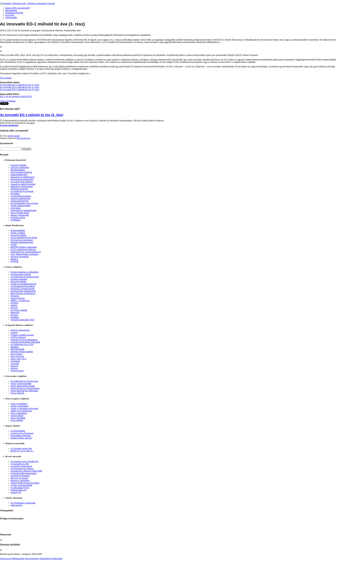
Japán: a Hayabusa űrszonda (24, 408)
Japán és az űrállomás (21, 411)
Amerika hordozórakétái (22, 352)
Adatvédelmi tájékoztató (51, 558)
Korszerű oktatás (18, 165)
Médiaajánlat (18, 558)
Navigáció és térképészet (22, 177)
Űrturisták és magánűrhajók (23, 210)
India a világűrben (19, 404)
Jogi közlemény (32, 558)
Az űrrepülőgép (18, 431)
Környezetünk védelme (21, 172)
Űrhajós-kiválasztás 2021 (22, 320)
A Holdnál (15, 361)
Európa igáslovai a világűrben (25, 272)
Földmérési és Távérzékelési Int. (26, 252)
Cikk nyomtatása (8, 101)
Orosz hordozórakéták (21, 383)
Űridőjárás (15, 220)
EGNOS (14, 303)
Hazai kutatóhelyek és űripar (24, 237)
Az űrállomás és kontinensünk (25, 277)
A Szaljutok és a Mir (20, 464)
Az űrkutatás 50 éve (20, 488)
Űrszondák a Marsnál (21, 436)
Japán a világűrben (20, 406)
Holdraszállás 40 (18, 490)
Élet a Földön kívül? (20, 213)
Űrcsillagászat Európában (23, 286)
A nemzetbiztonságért (21, 196)
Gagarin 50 (16, 492)
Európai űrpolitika (19, 279)
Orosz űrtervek (17, 393)
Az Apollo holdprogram (21, 466)
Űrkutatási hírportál (14, 13)
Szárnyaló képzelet (20, 201)
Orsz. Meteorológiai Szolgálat (24, 254)
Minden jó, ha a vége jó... (22, 451)
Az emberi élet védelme (22, 182)
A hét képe (16, 208)
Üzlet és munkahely (20, 167)
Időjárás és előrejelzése (22, 186)
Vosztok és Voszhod (20, 476)
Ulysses (14, 315)
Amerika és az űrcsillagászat (24, 340)
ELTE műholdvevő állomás (23, 249)
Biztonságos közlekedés (22, 179)
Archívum (9, 15)
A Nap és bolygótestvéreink (23, 284)
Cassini (14, 332)
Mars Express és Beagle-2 (23, 293)
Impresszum (5, 558)
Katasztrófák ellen (19, 175)
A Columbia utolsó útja (21, 448)
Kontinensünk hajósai (21, 274)
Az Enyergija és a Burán (22, 469)
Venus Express (18, 298)
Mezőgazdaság (18, 170)
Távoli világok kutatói (20, 206)
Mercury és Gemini (19, 478)
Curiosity (15, 363)
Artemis (14, 368)
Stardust (14, 347)
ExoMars (15, 317)
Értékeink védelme (19, 189)
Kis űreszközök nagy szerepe (24, 203)
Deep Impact (17, 354)
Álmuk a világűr (18, 233)
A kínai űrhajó (17, 416)
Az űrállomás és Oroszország (24, 381)
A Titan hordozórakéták (21, 485)
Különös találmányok (20, 198)
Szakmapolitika (18, 230)
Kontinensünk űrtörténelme (23, 291)
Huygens (15, 296)
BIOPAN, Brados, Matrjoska (24, 247)
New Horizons (17, 356)
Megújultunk (11, 10)
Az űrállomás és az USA (22, 344)
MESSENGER (17, 349)
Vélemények (16, 505)
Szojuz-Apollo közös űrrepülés (25, 483)
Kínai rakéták (17, 420)
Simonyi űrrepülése (20, 257)
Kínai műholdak (18, 418)
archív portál (13, 136)
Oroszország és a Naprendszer (25, 388)
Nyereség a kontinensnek (23, 289)
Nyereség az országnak (22, 240)
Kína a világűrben (19, 413)
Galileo (14, 305)
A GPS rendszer (18, 337)
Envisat (14, 308)
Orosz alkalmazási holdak (23, 386)
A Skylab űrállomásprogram (24, 473)
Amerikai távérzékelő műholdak (25, 342)
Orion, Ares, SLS (18, 359)
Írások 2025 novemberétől (17, 8)
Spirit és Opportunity (20, 330)
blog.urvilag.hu (23, 138)
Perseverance (17, 371)
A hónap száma (18, 217)
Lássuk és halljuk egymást (23, 184)
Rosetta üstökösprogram (22, 242)
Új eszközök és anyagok (22, 191)
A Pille (14, 245)
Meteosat (15, 312)
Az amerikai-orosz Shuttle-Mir (24, 461)
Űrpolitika (15, 194)
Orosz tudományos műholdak (24, 391)
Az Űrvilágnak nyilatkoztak (23, 503)
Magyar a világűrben (20, 480)
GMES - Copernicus (20, 301)
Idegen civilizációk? (20, 215)
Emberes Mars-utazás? (21, 438)
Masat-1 (14, 259)
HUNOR (15, 261)
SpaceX (14, 366)
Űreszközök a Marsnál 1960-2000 (26, 471)
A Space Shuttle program (22, 335)
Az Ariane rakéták (19, 310)
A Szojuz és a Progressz (22, 433)
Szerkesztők (11, 17)
